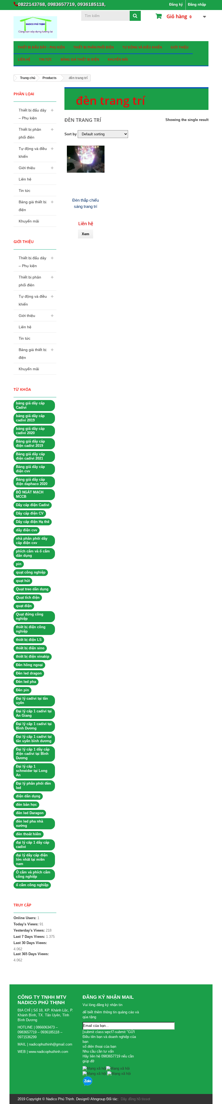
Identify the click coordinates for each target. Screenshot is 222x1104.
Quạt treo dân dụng (32, 589)
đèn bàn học (26, 804)
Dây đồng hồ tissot (135, 1099)
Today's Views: (27, 924)
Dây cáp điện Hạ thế (32, 522)
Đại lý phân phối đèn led (33, 785)
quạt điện (24, 606)
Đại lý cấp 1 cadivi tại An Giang (34, 713)
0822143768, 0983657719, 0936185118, (62, 4)
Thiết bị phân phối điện (93, 47)
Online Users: (25, 918)
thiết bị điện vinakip (32, 656)
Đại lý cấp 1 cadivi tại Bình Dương (34, 726)
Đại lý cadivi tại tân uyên (32, 700)
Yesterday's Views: (30, 930)
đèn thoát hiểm (28, 834)
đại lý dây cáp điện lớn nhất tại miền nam (32, 859)
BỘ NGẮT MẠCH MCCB (29, 494)
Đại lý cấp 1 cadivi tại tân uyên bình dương (34, 739)
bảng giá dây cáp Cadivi (30, 405)
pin (18, 564)
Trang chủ (27, 78)
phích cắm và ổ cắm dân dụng (33, 553)
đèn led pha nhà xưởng (29, 823)
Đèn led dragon (29, 673)
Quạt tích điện (28, 597)
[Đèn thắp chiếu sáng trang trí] (86, 159)
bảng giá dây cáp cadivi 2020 (30, 431)
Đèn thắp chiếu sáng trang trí (85, 203)
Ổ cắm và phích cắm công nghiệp (33, 874)
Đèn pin (22, 690)
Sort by (70, 134)
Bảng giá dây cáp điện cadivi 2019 (30, 443)
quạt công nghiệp (30, 572)
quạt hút (23, 581)
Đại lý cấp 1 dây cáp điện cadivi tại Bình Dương (33, 753)
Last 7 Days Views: (30, 937)
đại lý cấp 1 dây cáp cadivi (32, 844)
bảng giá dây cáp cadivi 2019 (30, 418)
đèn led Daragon (30, 813)
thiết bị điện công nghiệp (30, 629)
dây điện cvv (26, 530)
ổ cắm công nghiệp (32, 885)
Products (50, 78)
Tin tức (45, 59)
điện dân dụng (28, 796)
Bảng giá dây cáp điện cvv (30, 469)
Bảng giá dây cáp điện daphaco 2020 (31, 481)
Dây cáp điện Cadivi (32, 505)
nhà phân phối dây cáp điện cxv (31, 540)
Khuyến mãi (118, 59)
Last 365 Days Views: (32, 954)
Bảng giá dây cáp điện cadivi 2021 (30, 456)
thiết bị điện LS (29, 640)
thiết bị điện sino (30, 648)
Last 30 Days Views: (31, 943)
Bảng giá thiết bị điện (80, 59)
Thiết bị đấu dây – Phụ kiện (41, 47)
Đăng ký (176, 4)
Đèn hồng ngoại (29, 665)
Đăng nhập (197, 4)
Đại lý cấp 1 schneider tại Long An (31, 770)
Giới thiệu (179, 47)
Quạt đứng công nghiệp (29, 616)
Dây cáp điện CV (30, 513)
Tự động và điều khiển (142, 47)
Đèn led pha (26, 682)
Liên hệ (24, 59)
